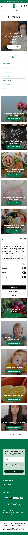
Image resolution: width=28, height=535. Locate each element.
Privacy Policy (15, 525)
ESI (12, 510)
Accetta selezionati (14, 291)
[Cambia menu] (1, 6)
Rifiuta (14, 295)
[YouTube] (15, 504)
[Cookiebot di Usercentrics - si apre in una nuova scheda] (20, 239)
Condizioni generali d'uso (19, 523)
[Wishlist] (24, 6)
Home (5, 10)
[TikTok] (19, 504)
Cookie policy (7, 525)
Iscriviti (14, 471)
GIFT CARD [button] (6, 492)
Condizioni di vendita (7, 523)
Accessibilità (22, 525)
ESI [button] (4, 488)
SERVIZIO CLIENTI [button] (8, 480)
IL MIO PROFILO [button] (7, 484)
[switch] (24, 268)
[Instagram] (12, 504)
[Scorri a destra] (26, 1)
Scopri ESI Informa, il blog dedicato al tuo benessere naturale (14, 1)
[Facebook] (8, 504)
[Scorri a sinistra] (1, 1)
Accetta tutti (14, 287)
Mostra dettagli (20, 282)
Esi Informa (11, 10)
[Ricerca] (22, 6)
